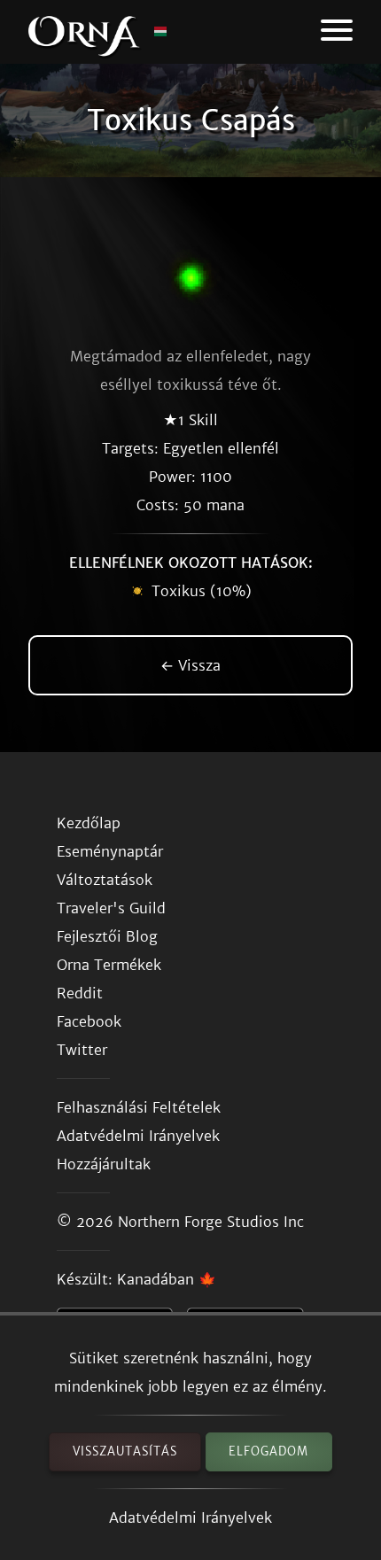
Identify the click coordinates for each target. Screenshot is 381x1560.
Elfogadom (268, 1451)
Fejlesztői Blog (107, 936)
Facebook (89, 1021)
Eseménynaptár (110, 851)
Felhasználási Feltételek (139, 1107)
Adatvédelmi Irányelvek (190, 1517)
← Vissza (190, 665)
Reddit (80, 993)
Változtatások (104, 880)
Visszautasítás (125, 1451)
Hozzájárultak (104, 1164)
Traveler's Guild (111, 908)
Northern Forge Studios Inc (211, 1221)
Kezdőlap (89, 823)
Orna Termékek (109, 965)
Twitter (82, 1050)
